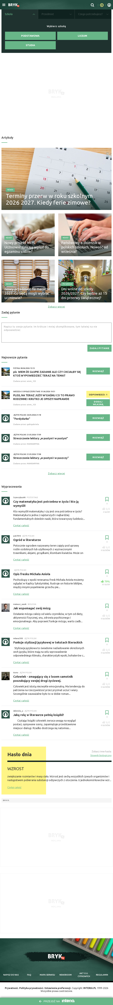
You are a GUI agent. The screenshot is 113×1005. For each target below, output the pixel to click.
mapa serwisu (47, 975)
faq (29, 975)
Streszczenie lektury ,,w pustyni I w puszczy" (41, 457)
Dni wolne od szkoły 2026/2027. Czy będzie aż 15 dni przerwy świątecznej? (84, 293)
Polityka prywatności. (31, 988)
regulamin (102, 975)
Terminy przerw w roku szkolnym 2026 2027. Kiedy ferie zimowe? (49, 199)
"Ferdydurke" (21, 418)
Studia (30, 45)
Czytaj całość (14, 787)
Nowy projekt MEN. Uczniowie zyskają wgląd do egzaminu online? (26, 247)
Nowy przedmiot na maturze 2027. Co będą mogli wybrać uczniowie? (27, 293)
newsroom (65, 975)
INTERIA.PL (89, 988)
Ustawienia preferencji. (57, 988)
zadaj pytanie (99, 348)
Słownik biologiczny (101, 755)
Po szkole (67, 284)
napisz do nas (11, 975)
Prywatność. (12, 988)
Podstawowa (30, 35)
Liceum (82, 35)
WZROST (15, 768)
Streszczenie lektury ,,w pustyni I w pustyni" (40, 438)
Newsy (10, 190)
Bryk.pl (6, 800)
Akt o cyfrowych (84, 974)
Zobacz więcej (56, 306)
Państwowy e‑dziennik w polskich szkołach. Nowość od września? (84, 247)
